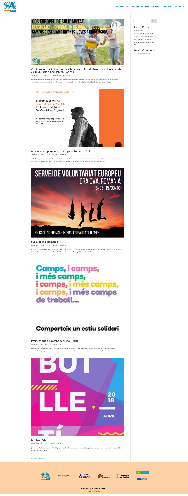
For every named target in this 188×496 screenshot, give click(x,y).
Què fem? (130, 7)
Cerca (154, 21)
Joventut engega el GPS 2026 (142, 39)
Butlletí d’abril (39, 440)
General (53, 75)
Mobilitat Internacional (64, 75)
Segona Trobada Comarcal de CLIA (144, 36)
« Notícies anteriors (37, 458)
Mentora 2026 (138, 30)
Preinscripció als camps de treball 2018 (54, 341)
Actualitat (155, 7)
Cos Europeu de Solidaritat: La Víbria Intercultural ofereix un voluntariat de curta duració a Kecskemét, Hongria (76, 71)
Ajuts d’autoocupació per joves (143, 33)
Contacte (177, 7)
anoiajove (36, 75)
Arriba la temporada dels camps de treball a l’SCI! (60, 151)
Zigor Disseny (96, 492)
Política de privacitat (94, 490)
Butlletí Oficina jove (56, 444)
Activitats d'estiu (55, 344)
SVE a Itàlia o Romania (44, 241)
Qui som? (120, 7)
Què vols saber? (142, 7)
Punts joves (166, 7)
